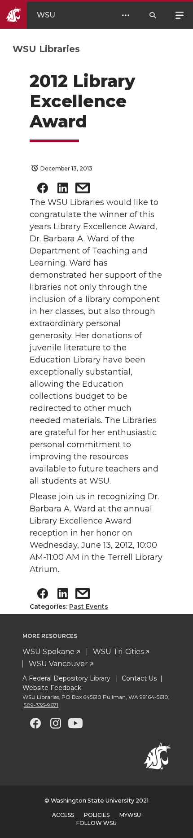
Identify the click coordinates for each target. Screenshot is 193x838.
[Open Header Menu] (125, 15)
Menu (179, 14)
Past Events (88, 606)
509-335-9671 (41, 705)
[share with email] (82, 190)
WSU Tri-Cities (118, 651)
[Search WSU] (152, 15)
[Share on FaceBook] (42, 190)
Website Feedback (51, 688)
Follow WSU (96, 823)
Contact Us (139, 678)
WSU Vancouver (58, 663)
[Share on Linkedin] (63, 190)
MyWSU (130, 815)
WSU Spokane (48, 651)
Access (63, 815)
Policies (97, 815)
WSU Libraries (46, 49)
